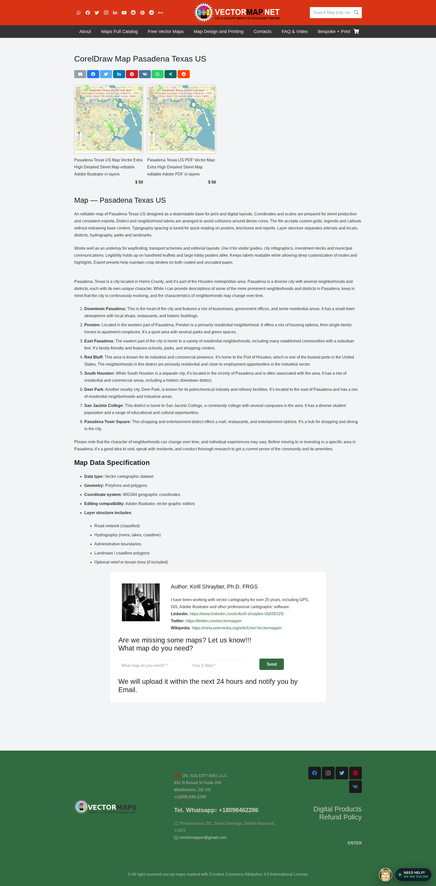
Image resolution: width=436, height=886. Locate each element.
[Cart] (356, 31)
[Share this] (93, 74)
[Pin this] (132, 74)
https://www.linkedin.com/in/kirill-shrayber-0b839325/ (237, 614)
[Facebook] (87, 12)
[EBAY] (160, 12)
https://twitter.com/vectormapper (214, 621)
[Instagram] (106, 12)
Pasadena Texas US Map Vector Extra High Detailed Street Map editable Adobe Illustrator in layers (108, 167)
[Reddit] (133, 12)
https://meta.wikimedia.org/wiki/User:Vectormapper (237, 628)
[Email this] (80, 74)
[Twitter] (96, 12)
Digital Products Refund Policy (337, 813)
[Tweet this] (106, 74)
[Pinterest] (142, 12)
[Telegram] (151, 12)
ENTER (355, 843)
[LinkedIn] (115, 12)
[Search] (356, 12)
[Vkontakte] (355, 786)
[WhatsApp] (78, 12)
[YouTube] (124, 12)
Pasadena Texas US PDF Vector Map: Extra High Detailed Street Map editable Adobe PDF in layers (181, 167)
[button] (413, 874)
